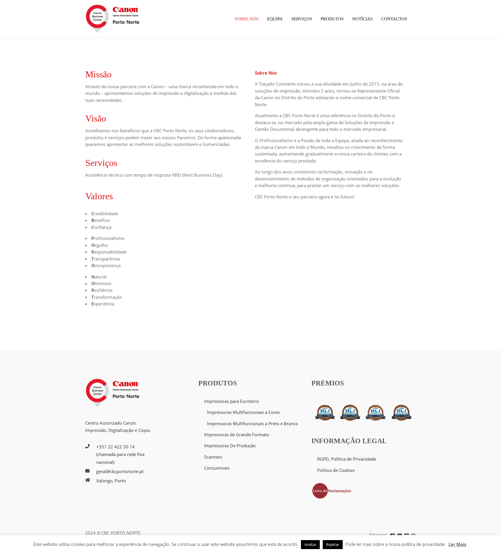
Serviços (301, 19)
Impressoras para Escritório (231, 401)
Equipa (275, 19)
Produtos (332, 19)
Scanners (213, 457)
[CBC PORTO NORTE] (112, 18)
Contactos (394, 19)
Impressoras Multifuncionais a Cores (243, 412)
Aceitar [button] (310, 544)
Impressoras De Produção (230, 445)
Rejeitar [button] (332, 544)
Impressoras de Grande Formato (236, 434)
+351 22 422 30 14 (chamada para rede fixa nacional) (120, 454)
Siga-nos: (378, 534)
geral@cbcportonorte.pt (120, 471)
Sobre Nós (246, 19)
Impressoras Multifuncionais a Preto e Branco (252, 423)
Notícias (362, 19)
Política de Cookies (336, 470)
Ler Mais (457, 544)
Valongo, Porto (111, 481)
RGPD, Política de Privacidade (346, 459)
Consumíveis (217, 468)
